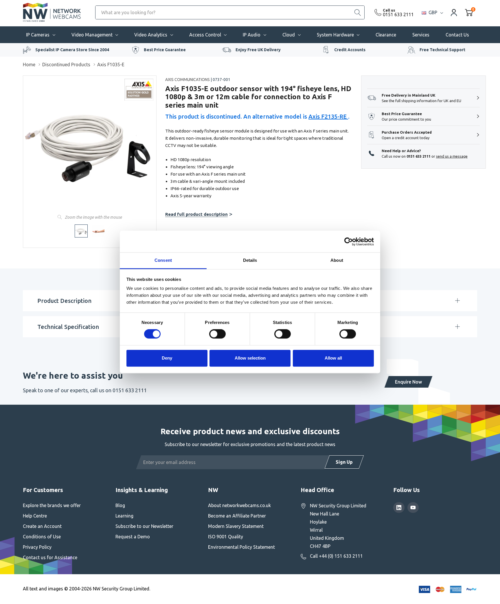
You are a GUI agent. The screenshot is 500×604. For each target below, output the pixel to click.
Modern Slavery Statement (236, 526)
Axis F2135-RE (328, 116)
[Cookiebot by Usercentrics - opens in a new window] (348, 241)
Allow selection (250, 358)
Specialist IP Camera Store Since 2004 (72, 49)
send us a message (452, 156)
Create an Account (42, 526)
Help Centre (35, 515)
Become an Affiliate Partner (237, 515)
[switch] (217, 334)
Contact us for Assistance (50, 557)
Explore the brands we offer (52, 505)
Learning (124, 515)
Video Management (92, 34)
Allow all (333, 358)
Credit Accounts (349, 49)
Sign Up (344, 462)
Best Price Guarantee (165, 49)
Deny (167, 358)
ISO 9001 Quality (225, 536)
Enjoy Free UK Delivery (258, 49)
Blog (120, 505)
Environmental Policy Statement (241, 547)
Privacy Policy (37, 547)
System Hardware (335, 34)
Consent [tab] (163, 260)
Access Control (205, 34)
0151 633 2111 (398, 14)
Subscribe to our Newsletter (144, 526)
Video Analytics (150, 34)
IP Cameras (37, 34)
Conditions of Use (42, 536)
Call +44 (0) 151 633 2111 (336, 556)
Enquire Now (408, 381)
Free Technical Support (442, 49)
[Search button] (357, 12)
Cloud (288, 34)
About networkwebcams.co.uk (239, 505)
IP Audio (251, 34)
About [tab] (336, 260)
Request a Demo (132, 536)
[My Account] (454, 12)
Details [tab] (250, 260)
